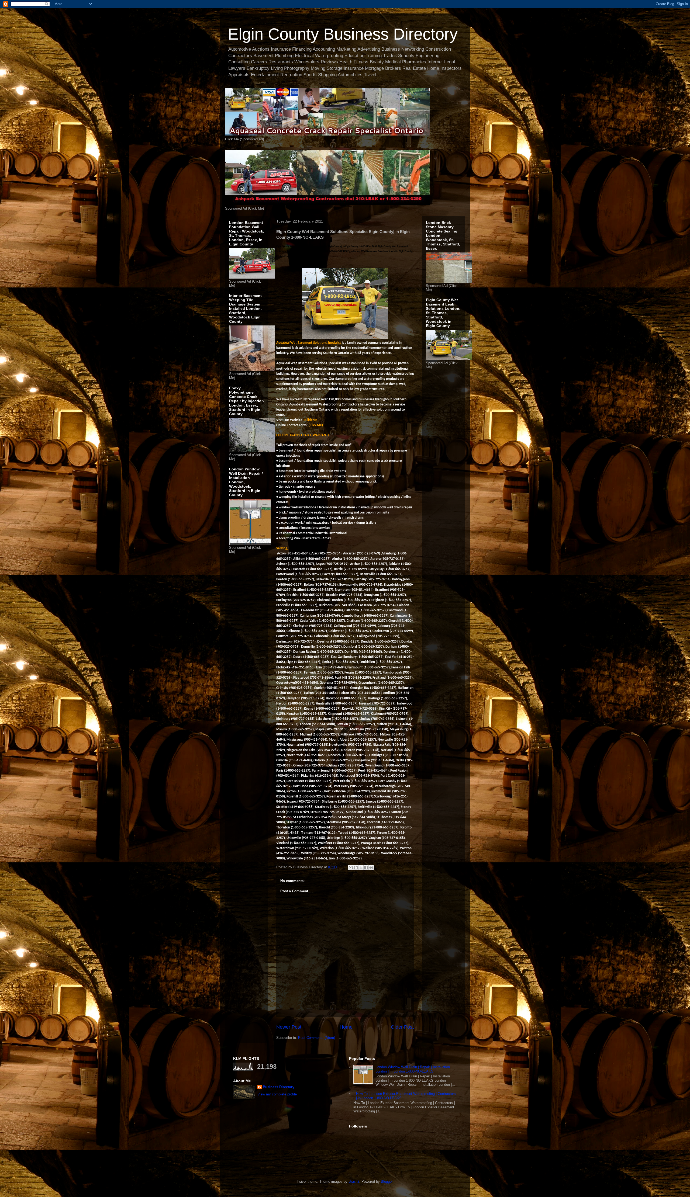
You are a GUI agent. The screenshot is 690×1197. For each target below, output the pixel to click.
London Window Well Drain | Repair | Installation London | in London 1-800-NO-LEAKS (412, 1069)
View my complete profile (277, 1094)
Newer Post (288, 1027)
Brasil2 (354, 1181)
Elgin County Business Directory (343, 34)
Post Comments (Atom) (316, 1038)
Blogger (386, 1181)
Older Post (402, 1027)
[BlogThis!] (355, 867)
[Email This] (350, 867)
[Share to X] (361, 867)
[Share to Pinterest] (371, 867)
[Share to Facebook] (366, 867)
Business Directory (278, 1087)
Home (346, 1027)
